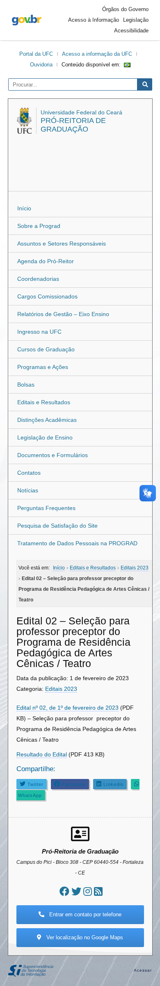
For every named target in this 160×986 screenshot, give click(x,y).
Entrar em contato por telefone (84, 914)
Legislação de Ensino (45, 437)
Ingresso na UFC (39, 331)
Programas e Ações (42, 367)
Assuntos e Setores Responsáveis (61, 243)
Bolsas (25, 384)
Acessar (143, 970)
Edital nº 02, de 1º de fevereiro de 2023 (67, 707)
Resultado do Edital (41, 754)
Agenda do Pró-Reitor (45, 261)
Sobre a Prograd (38, 226)
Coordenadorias (38, 279)
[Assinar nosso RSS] (98, 891)
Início (24, 208)
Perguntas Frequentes (46, 508)
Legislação (136, 20)
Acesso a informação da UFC (97, 54)
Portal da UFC (36, 54)
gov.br (26, 20)
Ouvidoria (41, 64)
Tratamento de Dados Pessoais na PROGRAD (77, 543)
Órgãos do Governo (125, 9)
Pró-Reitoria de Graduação (73, 124)
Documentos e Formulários (52, 455)
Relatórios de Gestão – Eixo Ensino (63, 314)
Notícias (27, 490)
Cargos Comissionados (47, 296)
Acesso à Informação (93, 20)
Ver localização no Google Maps (84, 937)
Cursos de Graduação (46, 349)
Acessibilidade (131, 30)
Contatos (29, 472)
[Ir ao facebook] (64, 891)
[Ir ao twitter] (76, 891)
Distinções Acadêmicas (47, 420)
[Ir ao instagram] (87, 891)
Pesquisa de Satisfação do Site (57, 525)
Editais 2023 (61, 688)
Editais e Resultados (43, 402)
